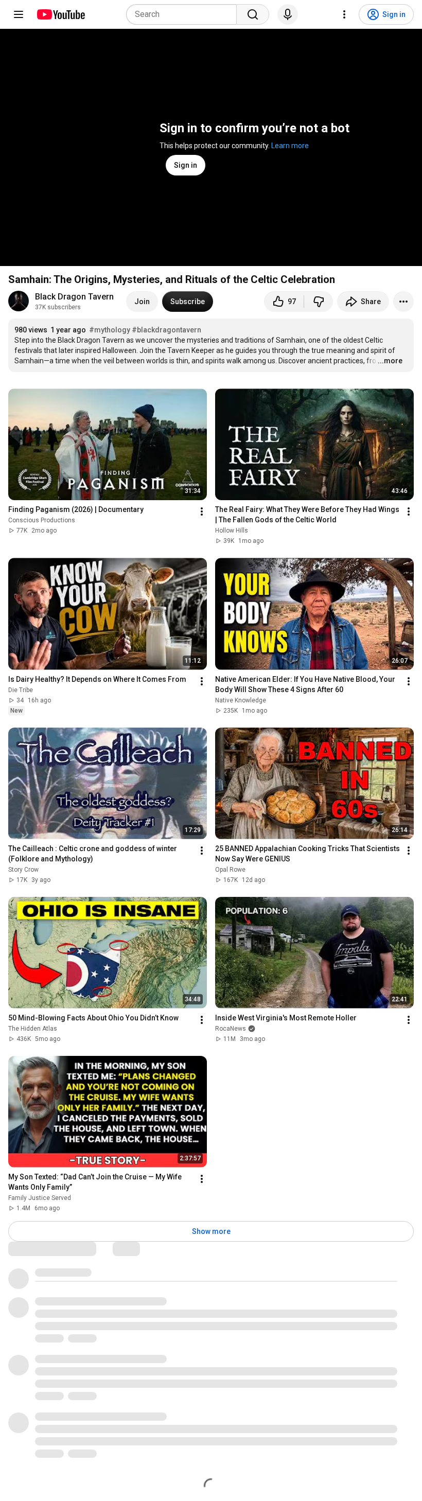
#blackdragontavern (166, 330)
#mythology (109, 330)
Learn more (290, 146)
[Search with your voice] (287, 14)
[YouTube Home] (60, 14)
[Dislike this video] (318, 301)
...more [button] (390, 361)
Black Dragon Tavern (74, 297)
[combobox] (184, 14)
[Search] (252, 14)
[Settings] (344, 14)
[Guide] (18, 14)
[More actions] (403, 301)
